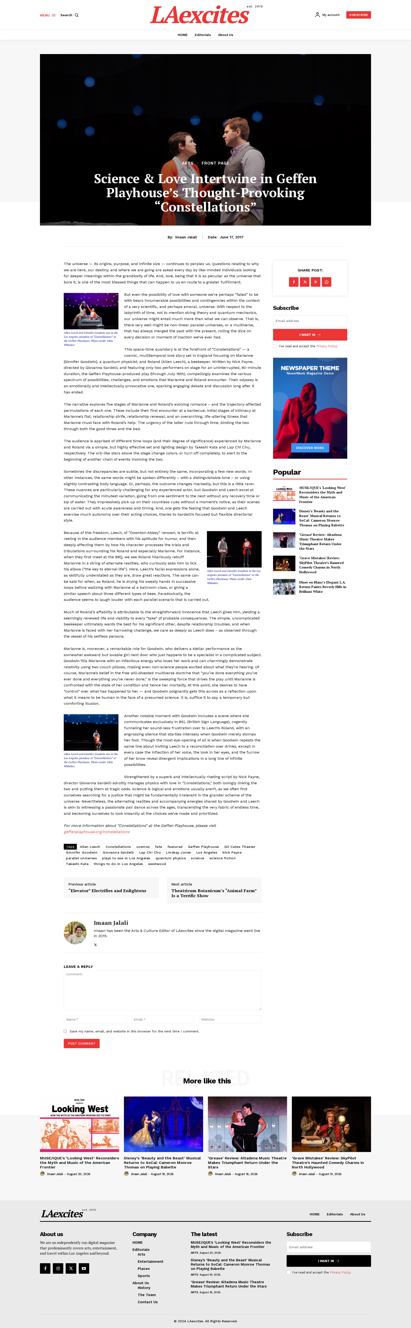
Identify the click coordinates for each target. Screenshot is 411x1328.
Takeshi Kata (77, 864)
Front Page (215, 163)
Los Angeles (206, 852)
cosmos (143, 847)
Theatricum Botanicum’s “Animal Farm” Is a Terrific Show (214, 893)
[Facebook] (293, 282)
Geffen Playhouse (203, 847)
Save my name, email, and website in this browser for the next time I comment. (134, 1031)
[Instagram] (58, 1268)
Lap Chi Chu (150, 852)
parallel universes (81, 858)
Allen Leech (90, 847)
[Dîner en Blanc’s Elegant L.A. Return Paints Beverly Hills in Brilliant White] (284, 586)
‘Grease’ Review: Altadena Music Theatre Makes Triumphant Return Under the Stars (320, 541)
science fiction (223, 858)
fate (158, 847)
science (197, 858)
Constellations (118, 847)
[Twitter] (95, 944)
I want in (307, 335)
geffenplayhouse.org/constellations (96, 832)
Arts (188, 163)
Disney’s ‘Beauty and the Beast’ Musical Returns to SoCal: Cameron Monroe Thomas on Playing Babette (321, 518)
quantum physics (171, 858)
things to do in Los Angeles (118, 864)
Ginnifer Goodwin (82, 852)
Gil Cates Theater (240, 847)
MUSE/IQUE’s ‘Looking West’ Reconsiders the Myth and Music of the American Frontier (322, 494)
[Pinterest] (315, 282)
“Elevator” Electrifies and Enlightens (107, 890)
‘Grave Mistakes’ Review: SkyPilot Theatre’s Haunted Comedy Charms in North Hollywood (321, 565)
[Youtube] (84, 1268)
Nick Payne (232, 852)
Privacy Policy (326, 346)
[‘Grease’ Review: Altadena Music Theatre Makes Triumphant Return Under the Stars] (284, 540)
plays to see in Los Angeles (126, 858)
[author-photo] (43, 1174)
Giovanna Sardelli (118, 852)
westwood (157, 864)
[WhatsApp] (326, 282)
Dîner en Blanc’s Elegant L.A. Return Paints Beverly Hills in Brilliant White (322, 587)
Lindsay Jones (178, 852)
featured (175, 847)
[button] (70, 15)
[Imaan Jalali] (75, 933)
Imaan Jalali (186, 237)
